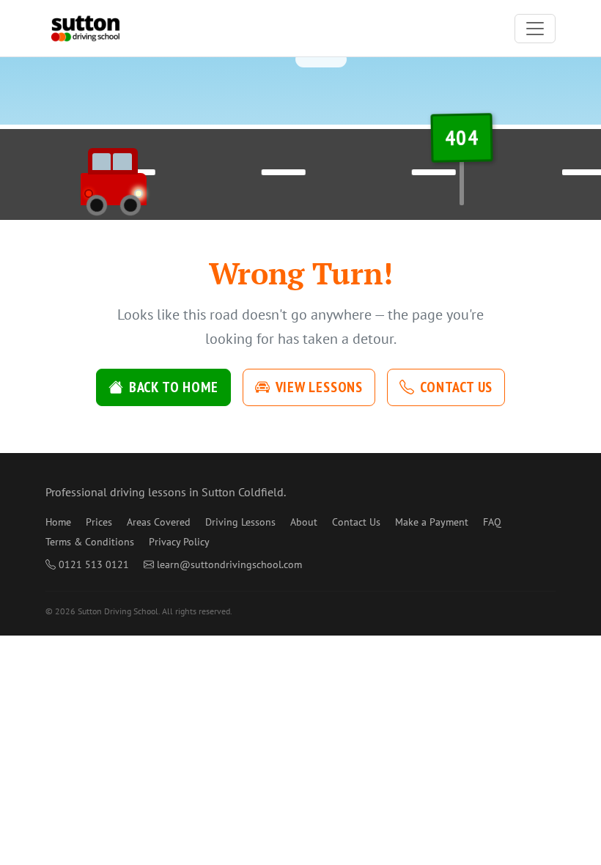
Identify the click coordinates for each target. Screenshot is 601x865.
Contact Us (456, 387)
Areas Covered (159, 522)
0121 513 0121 (94, 564)
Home (58, 522)
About (303, 522)
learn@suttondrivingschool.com (229, 564)
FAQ (492, 522)
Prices (99, 522)
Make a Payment (431, 522)
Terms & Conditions (89, 541)
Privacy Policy (179, 541)
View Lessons (320, 387)
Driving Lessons (240, 522)
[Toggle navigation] (535, 28)
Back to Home (173, 387)
